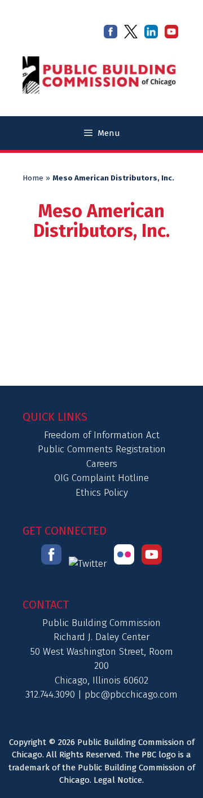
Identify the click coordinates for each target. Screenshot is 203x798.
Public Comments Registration (102, 449)
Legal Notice (118, 780)
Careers (101, 464)
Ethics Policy (102, 493)
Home (33, 178)
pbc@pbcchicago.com (131, 694)
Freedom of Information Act (102, 435)
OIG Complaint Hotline (101, 478)
